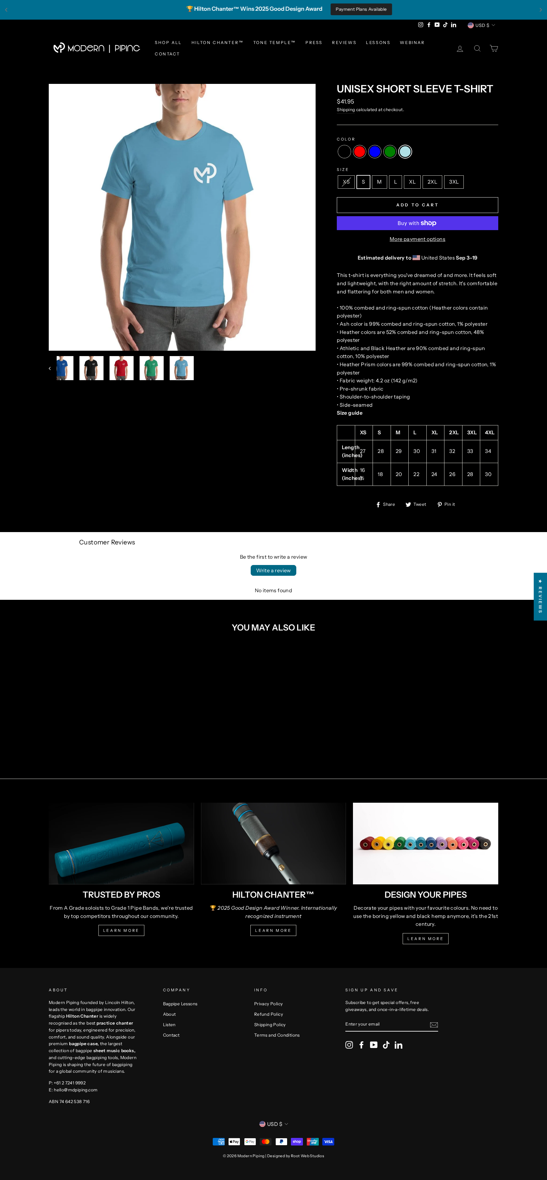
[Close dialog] (388, 513)
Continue (211, 659)
